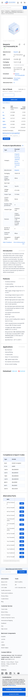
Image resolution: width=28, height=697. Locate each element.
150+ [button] (4, 118)
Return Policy (4, 612)
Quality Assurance (6, 590)
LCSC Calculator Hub (20, 587)
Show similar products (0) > (19, 243)
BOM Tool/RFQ (18, 582)
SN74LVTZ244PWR (11, 515)
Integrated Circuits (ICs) (16, 11)
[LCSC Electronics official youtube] (18, 673)
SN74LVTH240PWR (11, 511)
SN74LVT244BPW (11, 557)
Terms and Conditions (7, 593)
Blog (2, 601)
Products (8, 11)
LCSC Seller (4, 587)
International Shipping (7, 620)
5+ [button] (3, 112)
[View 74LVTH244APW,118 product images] (14, 28)
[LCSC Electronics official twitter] (14, 673)
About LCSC (4, 582)
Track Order (4, 609)
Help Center (4, 629)
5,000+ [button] (4, 127)
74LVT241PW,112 (11, 549)
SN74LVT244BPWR (11, 533)
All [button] (22, 145)
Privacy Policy (4, 596)
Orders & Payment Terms (8, 617)
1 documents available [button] (17, 79)
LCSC (2, 642)
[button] (2, 3)
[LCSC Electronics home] (10, 2)
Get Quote (6, 138)
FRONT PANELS (4, 648)
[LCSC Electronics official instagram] (2, 673)
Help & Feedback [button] (7, 242)
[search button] (25, 7)
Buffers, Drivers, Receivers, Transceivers (14, 12)
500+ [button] (4, 121)
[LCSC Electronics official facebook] (6, 673)
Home (2, 11)
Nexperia (16, 52)
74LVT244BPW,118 (11, 541)
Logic (2, 12)
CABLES (3, 645)
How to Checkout (5, 615)
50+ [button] (4, 115)
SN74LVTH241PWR (11, 507)
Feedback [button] (3, 623)
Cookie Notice (4, 599)
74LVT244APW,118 (11, 537)
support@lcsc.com (10, 659)
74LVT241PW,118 (11, 553)
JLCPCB (3, 639)
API (15, 585)
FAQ (2, 626)
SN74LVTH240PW (11, 545)
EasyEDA (3, 636)
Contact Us (4, 585)
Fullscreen (14, 371)
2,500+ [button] (4, 124)
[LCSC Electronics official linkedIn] (10, 673)
